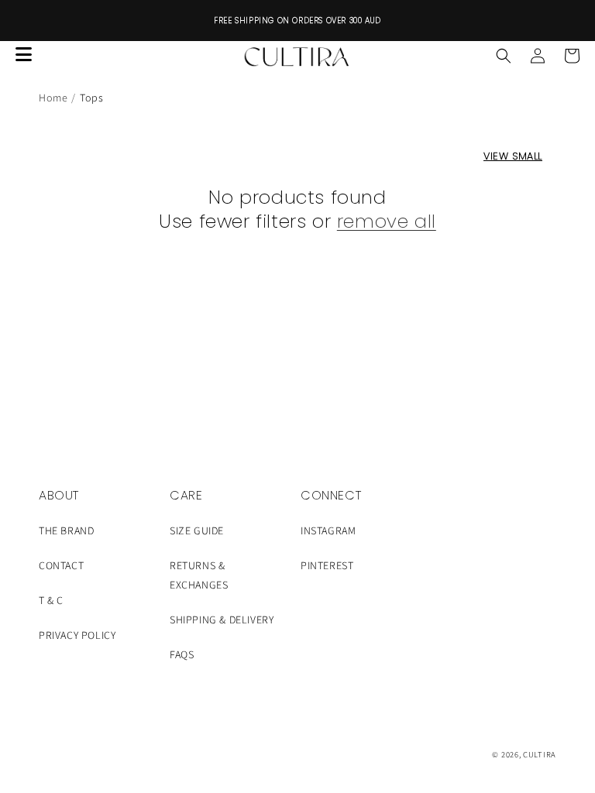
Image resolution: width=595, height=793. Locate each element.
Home (53, 98)
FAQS (182, 654)
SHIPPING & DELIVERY (221, 620)
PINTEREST (327, 565)
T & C (51, 600)
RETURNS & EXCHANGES (199, 575)
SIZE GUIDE (197, 530)
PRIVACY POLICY (77, 635)
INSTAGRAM (328, 530)
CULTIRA (539, 754)
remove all (386, 221)
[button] (504, 56)
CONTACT (61, 565)
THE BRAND (66, 530)
